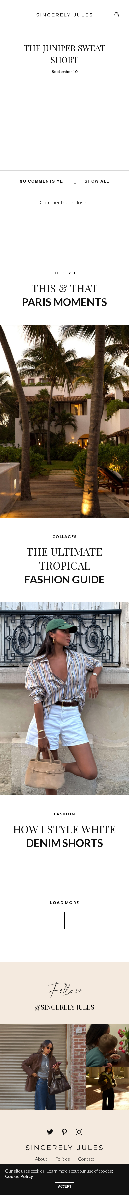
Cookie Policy (19, 1176)
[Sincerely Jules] (64, 15)
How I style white (64, 835)
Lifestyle (64, 272)
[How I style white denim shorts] (64, 698)
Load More (64, 903)
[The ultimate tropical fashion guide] (64, 420)
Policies (62, 1159)
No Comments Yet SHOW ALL (64, 181)
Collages (64, 536)
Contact (86, 1159)
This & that (64, 294)
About (41, 1159)
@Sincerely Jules (64, 1006)
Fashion (64, 813)
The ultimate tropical (64, 565)
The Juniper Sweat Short (64, 54)
